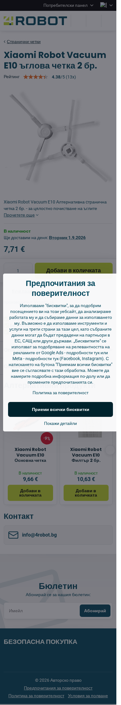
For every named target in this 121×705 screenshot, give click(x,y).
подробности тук (83, 352)
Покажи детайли (60, 423)
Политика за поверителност (60, 392)
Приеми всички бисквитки (60, 409)
